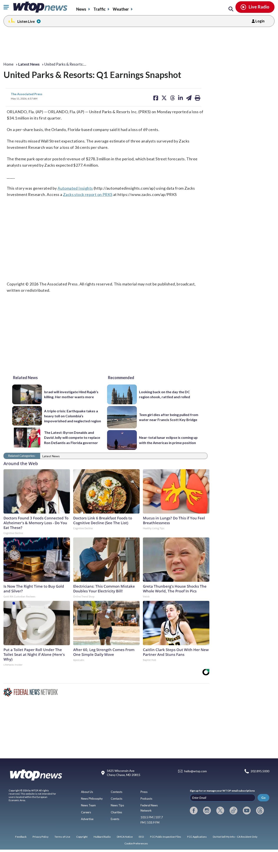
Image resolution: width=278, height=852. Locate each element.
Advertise (87, 819)
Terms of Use (62, 836)
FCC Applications (197, 836)
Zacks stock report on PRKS (87, 194)
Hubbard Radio (102, 836)
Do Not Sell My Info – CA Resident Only (235, 836)
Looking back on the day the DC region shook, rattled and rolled (164, 394)
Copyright (82, 836)
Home (8, 64)
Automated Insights (75, 188)
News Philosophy (92, 798)
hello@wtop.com (195, 771)
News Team (88, 805)
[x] (220, 810)
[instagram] (207, 810)
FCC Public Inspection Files (165, 836)
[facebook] (194, 810)
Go (263, 797)
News (81, 9)
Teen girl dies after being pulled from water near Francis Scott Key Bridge (168, 417)
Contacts (116, 798)
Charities (116, 812)
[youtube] (247, 810)
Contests (116, 792)
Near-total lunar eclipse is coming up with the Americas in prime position (168, 439)
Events (115, 819)
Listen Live (26, 21)
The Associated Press (26, 94)
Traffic (99, 9)
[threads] (260, 810)
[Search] (230, 9)
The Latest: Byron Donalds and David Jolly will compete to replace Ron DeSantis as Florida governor (72, 437)
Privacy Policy (40, 836)
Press (144, 792)
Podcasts (146, 798)
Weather (121, 9)
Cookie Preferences (136, 843)
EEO (141, 836)
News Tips (117, 805)
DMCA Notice (125, 836)
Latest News (51, 456)
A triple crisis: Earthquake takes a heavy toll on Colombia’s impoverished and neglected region (72, 416)
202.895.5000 (260, 771)
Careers (86, 812)
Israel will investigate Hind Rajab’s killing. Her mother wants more (71, 394)
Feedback (20, 836)
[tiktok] (233, 810)
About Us (87, 792)
